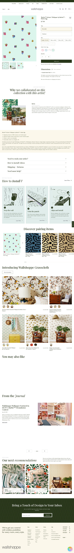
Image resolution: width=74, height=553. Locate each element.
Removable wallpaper (29, 533)
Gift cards (45, 538)
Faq (52, 529)
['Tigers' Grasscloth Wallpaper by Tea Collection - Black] (35, 345)
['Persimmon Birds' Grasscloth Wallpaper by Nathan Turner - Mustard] (4, 306)
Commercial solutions (37, 534)
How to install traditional (55, 537)
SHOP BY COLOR (59, 3)
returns (58, 79)
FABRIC (37, 3)
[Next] (44, 451)
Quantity (43, 53)
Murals (29, 541)
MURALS (27, 3)
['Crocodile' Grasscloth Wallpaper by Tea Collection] (4, 345)
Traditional (44, 34)
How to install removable (55, 535)
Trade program (38, 531)
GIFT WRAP (51, 3)
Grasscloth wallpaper (29, 536)
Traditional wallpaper (29, 530)
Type (42, 25)
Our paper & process (37, 537)
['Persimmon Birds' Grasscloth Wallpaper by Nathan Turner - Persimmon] (8, 306)
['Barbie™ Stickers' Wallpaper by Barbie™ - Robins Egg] (53, 50)
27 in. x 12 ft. (44, 44)
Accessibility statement (55, 539)
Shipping (44, 529)
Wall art (29, 543)
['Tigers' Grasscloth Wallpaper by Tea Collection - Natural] (27, 345)
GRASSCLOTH (21, 3)
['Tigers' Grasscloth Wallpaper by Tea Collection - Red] (31, 345)
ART (32, 3)
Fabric (29, 544)
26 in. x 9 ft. (61, 40)
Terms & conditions (54, 533)
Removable (44, 29)
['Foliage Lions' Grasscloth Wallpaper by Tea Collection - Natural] (51, 345)
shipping (53, 79)
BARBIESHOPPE (44, 3)
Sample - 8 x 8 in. (45, 40)
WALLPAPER (14, 3)
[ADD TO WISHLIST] (70, 17)
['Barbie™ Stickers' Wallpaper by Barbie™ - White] (49, 50)
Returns (44, 531)
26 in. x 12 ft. (68, 40)
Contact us (53, 531)
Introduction (37, 529)
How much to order (45, 536)
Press (36, 539)
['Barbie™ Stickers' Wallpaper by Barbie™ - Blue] (46, 50)
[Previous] (29, 451)
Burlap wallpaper (31, 539)
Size (42, 37)
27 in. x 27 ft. (51, 44)
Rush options (45, 533)
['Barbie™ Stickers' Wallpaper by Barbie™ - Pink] (42, 50)
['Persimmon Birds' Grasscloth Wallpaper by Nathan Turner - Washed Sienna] (12, 306)
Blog (36, 541)
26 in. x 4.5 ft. (53, 40)
